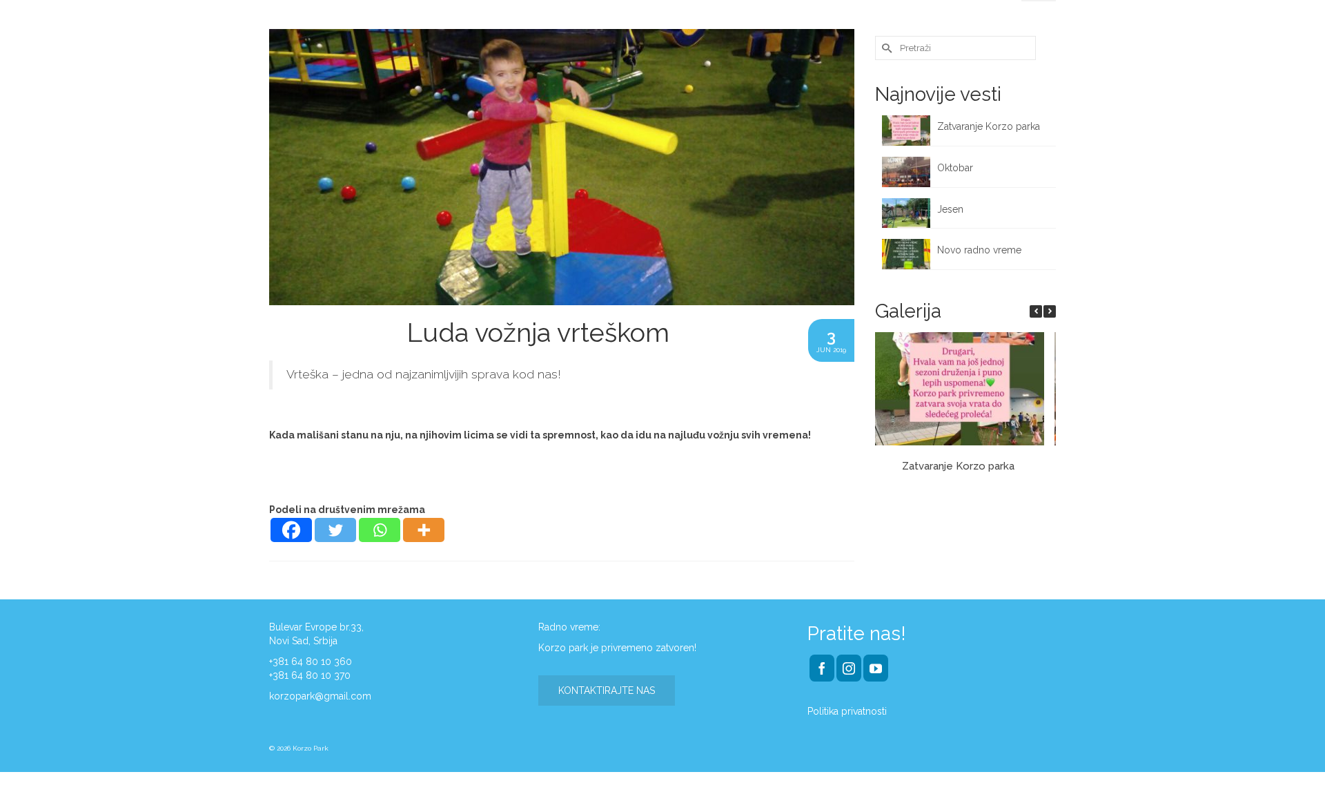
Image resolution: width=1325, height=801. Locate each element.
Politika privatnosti (847, 711)
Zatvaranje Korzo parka (990, 126)
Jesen (950, 209)
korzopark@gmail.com (320, 696)
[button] (1049, 311)
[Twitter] (335, 530)
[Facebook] (291, 530)
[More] (423, 530)
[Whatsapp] (379, 530)
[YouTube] (875, 668)
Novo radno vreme (979, 249)
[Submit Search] (885, 48)
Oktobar (955, 167)
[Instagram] (848, 668)
